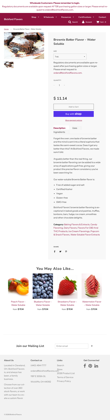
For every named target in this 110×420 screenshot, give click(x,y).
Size (55, 51)
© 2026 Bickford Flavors (13, 414)
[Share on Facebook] (55, 251)
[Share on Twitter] (60, 251)
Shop (34, 17)
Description (59, 128)
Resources (66, 17)
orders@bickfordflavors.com (68, 72)
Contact (102, 17)
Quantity (57, 80)
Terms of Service (65, 377)
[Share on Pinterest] (66, 251)
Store (59, 369)
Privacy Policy (64, 381)
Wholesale (49, 17)
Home (6, 29)
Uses (74, 128)
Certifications (85, 17)
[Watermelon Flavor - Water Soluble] (92, 286)
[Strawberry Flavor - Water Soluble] (67, 286)
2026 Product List (66, 373)
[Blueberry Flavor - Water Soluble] (43, 286)
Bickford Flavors (13, 19)
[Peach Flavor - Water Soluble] (18, 286)
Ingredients (59, 132)
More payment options (73, 120)
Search (60, 365)
